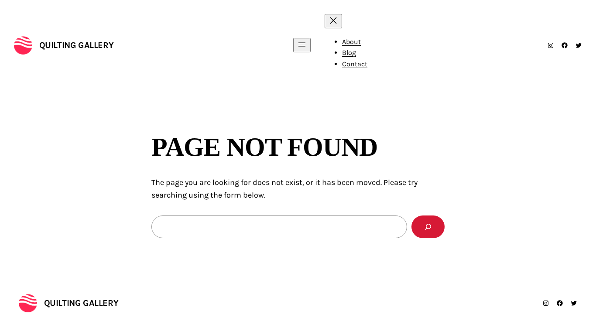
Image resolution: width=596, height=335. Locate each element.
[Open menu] (302, 45)
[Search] (428, 226)
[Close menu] (333, 21)
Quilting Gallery (76, 45)
